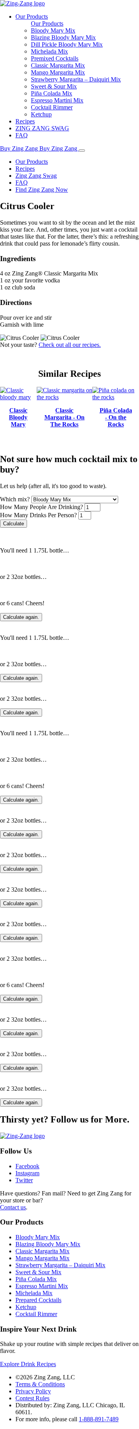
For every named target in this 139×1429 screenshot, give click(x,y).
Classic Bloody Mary (18, 417)
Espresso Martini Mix (57, 100)
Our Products (31, 16)
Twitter (24, 1180)
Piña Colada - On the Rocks (116, 417)
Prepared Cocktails (38, 1300)
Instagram (27, 1173)
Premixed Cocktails (54, 58)
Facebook (27, 1166)
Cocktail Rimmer (52, 107)
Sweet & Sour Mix (54, 86)
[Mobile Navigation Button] (82, 150)
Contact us (13, 1207)
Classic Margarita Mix (58, 65)
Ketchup (41, 114)
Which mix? (15, 499)
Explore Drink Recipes (28, 1364)
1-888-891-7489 (99, 1419)
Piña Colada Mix (51, 93)
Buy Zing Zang (19, 148)
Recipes (25, 121)
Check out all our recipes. (70, 344)
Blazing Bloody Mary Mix (63, 37)
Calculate (13, 524)
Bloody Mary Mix (53, 30)
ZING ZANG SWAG (42, 128)
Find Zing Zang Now (41, 189)
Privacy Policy (33, 1391)
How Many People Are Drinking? (41, 507)
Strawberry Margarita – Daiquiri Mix (76, 79)
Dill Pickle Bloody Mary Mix (67, 44)
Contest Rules (32, 1398)
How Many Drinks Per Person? (38, 515)
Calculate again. (21, 617)
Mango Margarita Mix (58, 72)
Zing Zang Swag (36, 175)
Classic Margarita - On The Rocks (64, 417)
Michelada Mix (49, 51)
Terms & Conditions (40, 1384)
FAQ (21, 135)
